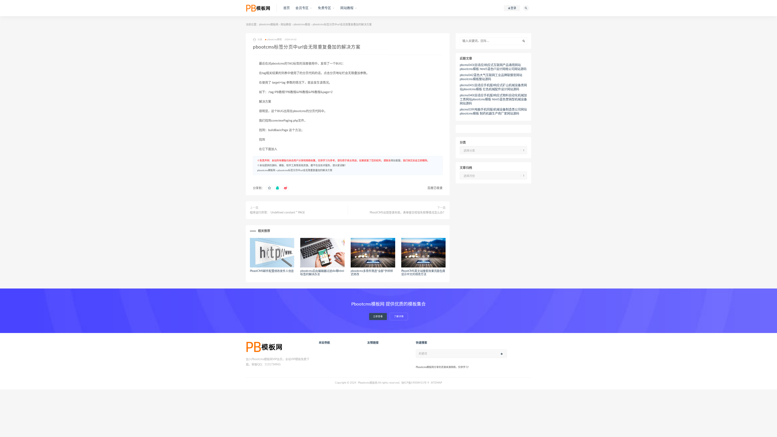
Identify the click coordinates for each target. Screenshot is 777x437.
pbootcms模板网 (268, 24)
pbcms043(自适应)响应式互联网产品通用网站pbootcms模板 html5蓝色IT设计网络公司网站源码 (493, 67)
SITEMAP (436, 383)
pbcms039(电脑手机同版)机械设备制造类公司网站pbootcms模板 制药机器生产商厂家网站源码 (493, 111)
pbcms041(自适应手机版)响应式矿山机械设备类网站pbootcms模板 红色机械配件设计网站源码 (493, 87)
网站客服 (395, 160)
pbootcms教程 (302, 24)
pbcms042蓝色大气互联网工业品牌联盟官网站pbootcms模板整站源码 (491, 77)
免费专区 (324, 8)
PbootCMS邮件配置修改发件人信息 (272, 271)
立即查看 (378, 316)
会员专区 (302, 8)
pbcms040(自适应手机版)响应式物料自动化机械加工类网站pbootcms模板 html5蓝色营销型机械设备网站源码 (493, 99)
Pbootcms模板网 (367, 383)
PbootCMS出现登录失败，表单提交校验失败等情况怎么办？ (408, 212)
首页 (286, 8)
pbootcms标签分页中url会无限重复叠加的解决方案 (304, 170)
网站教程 (346, 8)
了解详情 (399, 316)
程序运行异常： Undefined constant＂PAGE (277, 212)
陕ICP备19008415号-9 (415, 383)
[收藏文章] (269, 188)
